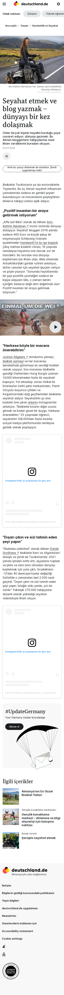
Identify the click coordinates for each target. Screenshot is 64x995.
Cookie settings (12, 938)
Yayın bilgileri (10, 900)
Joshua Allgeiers (14, 357)
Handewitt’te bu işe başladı (39, 242)
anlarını (33, 402)
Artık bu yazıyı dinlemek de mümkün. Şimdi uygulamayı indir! (32, 169)
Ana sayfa (11, 25)
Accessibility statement (17, 931)
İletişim (6, 885)
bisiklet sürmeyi (13, 361)
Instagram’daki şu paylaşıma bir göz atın (28, 480)
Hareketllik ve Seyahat (45, 25)
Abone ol (14, 726)
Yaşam (24, 25)
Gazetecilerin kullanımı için (19, 923)
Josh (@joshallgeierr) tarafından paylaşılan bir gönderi (33, 521)
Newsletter (9, 915)
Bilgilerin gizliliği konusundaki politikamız (28, 893)
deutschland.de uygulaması (20, 908)
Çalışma (32, 13)
